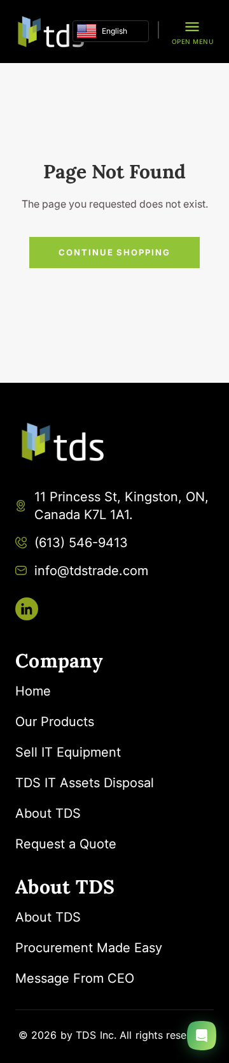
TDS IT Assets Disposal (84, 782)
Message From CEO (74, 978)
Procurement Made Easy (88, 947)
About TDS (48, 813)
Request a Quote (65, 844)
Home (33, 691)
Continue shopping (114, 252)
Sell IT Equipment (68, 752)
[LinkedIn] (26, 608)
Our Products (54, 721)
